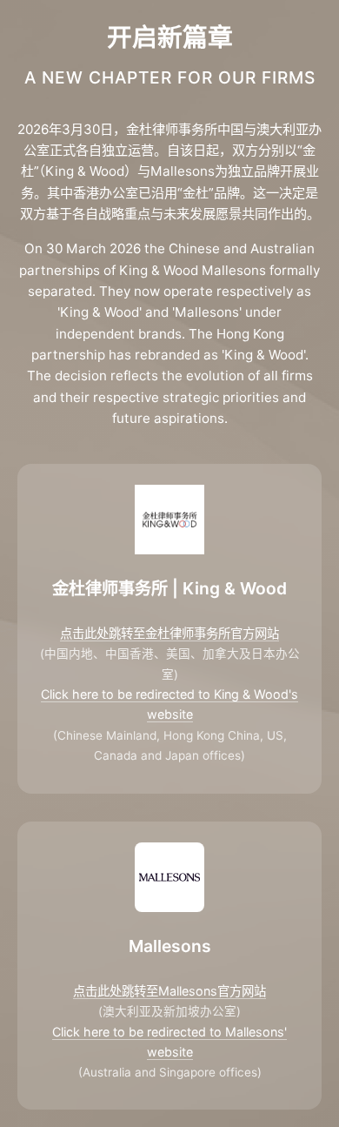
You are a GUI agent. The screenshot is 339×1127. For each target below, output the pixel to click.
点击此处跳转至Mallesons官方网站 (169, 990)
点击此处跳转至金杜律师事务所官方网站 (169, 633)
